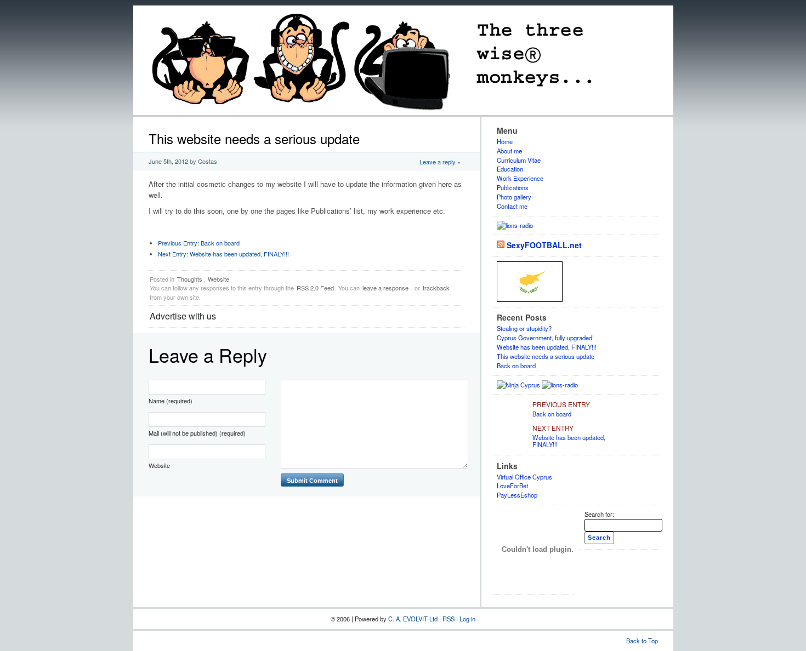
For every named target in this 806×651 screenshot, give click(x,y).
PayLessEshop (517, 494)
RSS (449, 618)
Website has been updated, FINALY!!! (223, 253)
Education (510, 168)
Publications (513, 187)
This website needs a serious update (545, 356)
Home (505, 141)
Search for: (599, 514)
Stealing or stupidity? (524, 328)
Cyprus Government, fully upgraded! (545, 337)
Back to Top (642, 640)
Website (218, 279)
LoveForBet (512, 485)
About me (509, 150)
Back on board (199, 242)
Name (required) (170, 400)
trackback (436, 287)
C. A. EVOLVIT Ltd (413, 618)
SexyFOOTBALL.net (544, 244)
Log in (467, 618)
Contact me (512, 206)
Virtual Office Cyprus (524, 476)
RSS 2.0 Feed (315, 287)
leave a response (385, 287)
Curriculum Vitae (519, 160)
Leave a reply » (440, 161)
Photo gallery (514, 196)
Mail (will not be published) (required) (197, 433)
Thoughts (189, 279)
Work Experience (520, 178)
